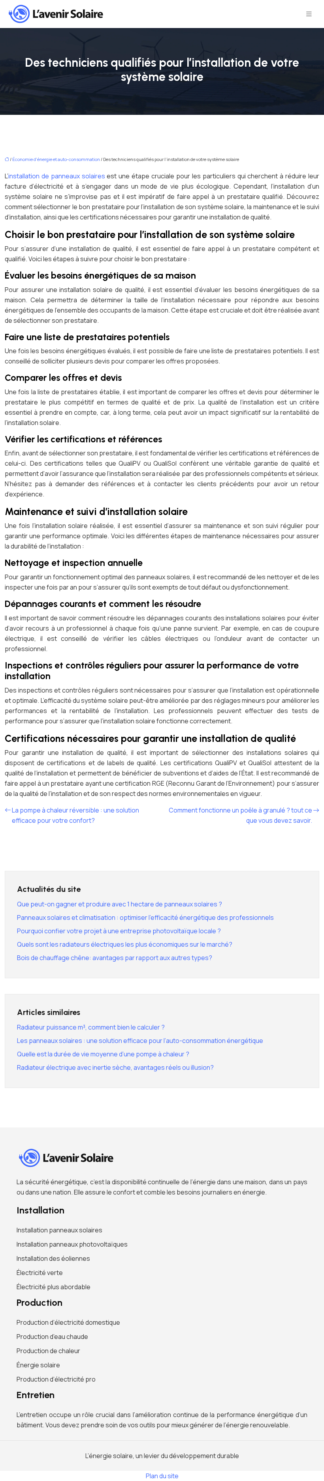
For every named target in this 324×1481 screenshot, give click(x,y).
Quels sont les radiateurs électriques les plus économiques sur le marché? (124, 944)
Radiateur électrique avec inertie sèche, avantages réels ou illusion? (115, 1067)
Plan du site (162, 1476)
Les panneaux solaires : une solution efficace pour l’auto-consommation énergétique (140, 1040)
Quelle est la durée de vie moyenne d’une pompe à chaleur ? (103, 1054)
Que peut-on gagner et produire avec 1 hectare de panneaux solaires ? (119, 904)
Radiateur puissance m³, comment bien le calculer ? (91, 1027)
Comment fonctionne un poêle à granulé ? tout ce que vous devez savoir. (240, 815)
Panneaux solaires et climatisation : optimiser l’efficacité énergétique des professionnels (145, 917)
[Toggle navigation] (309, 14)
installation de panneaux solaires (56, 176)
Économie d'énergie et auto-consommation (56, 159)
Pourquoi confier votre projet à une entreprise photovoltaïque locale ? (119, 931)
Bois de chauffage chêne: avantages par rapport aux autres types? (114, 957)
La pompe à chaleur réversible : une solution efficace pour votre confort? (75, 815)
